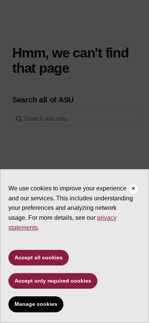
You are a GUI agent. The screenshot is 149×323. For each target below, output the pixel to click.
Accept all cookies (39, 257)
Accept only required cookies (53, 281)
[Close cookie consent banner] (133, 189)
